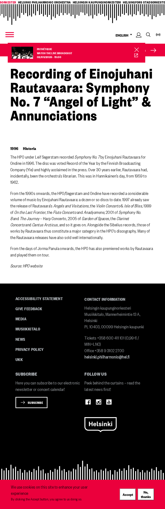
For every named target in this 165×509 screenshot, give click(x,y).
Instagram (98, 402)
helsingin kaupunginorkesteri (97, 2)
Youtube (109, 402)
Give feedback (28, 308)
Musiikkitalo (27, 329)
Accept (128, 494)
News (20, 339)
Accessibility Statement (39, 298)
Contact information (104, 299)
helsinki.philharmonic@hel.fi (107, 356)
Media (20, 318)
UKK (19, 359)
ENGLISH (123, 35)
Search (148, 35)
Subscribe (35, 402)
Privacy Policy (29, 349)
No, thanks (146, 494)
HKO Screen (136, 55)
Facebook (88, 402)
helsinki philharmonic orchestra (44, 2)
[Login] (138, 40)
